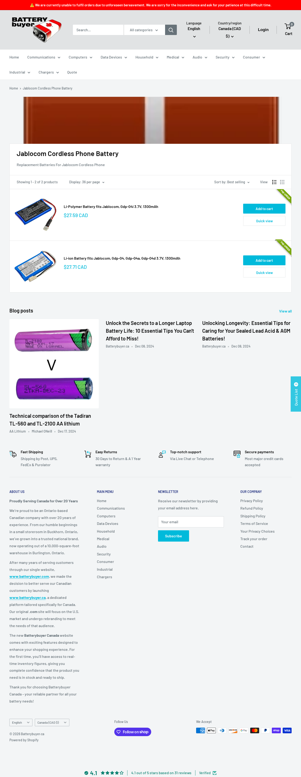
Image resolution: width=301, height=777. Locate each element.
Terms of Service (254, 523)
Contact (246, 546)
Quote (72, 72)
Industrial (17, 72)
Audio (197, 57)
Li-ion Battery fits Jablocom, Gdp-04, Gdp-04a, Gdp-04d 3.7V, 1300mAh (122, 258)
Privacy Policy (251, 500)
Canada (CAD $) (48, 722)
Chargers (46, 72)
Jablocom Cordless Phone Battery (47, 88)
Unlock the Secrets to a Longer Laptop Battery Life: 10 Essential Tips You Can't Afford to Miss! (150, 330)
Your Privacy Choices (257, 531)
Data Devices (111, 57)
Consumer (251, 57)
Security (223, 57)
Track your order (253, 538)
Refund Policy (251, 508)
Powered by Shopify (24, 740)
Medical (173, 57)
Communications (41, 57)
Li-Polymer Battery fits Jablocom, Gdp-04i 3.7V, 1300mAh (111, 206)
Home (14, 57)
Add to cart (264, 209)
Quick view (264, 221)
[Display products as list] (274, 182)
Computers (78, 57)
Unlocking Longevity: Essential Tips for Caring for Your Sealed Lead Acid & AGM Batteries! (246, 330)
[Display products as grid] (282, 182)
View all (286, 311)
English (17, 722)
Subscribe (173, 536)
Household (144, 57)
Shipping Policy (252, 516)
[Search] (171, 30)
